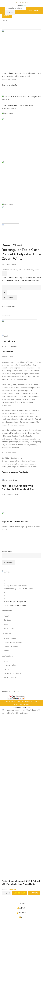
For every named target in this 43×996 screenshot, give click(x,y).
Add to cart (19, 893)
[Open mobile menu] (3, 10)
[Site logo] (21, 3)
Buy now (34, 893)
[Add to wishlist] (4, 898)
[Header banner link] (21, 498)
